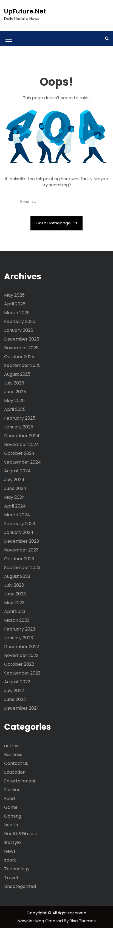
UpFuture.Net (25, 11)
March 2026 (17, 313)
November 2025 (21, 348)
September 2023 (22, 567)
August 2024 (17, 471)
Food (9, 798)
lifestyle (12, 842)
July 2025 (14, 383)
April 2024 (15, 506)
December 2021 (21, 708)
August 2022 (17, 682)
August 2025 (17, 374)
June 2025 (15, 392)
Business (13, 754)
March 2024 (17, 515)
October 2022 (19, 664)
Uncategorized (20, 886)
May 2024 (14, 497)
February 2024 (20, 523)
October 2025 (19, 356)
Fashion (12, 790)
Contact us (16, 763)
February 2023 (19, 629)
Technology (17, 869)
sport (10, 860)
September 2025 (22, 365)
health (11, 825)
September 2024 (22, 462)
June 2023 (15, 594)
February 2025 (19, 418)
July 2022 (14, 690)
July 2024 (14, 479)
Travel (11, 877)
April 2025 (15, 409)
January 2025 (18, 427)
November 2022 (21, 655)
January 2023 (18, 638)
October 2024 (19, 453)
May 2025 (14, 400)
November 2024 (21, 444)
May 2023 (14, 603)
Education (15, 772)
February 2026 (19, 321)
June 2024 (15, 488)
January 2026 (18, 330)
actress (12, 746)
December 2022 (21, 646)
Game (11, 807)
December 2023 (21, 541)
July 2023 (14, 585)
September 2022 (22, 673)
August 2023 (17, 576)
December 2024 (21, 436)
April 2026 (15, 304)
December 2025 (21, 339)
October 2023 (19, 559)
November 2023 (21, 550)
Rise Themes (83, 921)
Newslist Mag (31, 921)
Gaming (12, 816)
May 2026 (14, 295)
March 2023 (16, 620)
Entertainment (20, 781)
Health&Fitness (20, 834)
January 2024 (18, 532)
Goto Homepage (54, 223)
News (10, 851)
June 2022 (15, 699)
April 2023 (14, 611)
